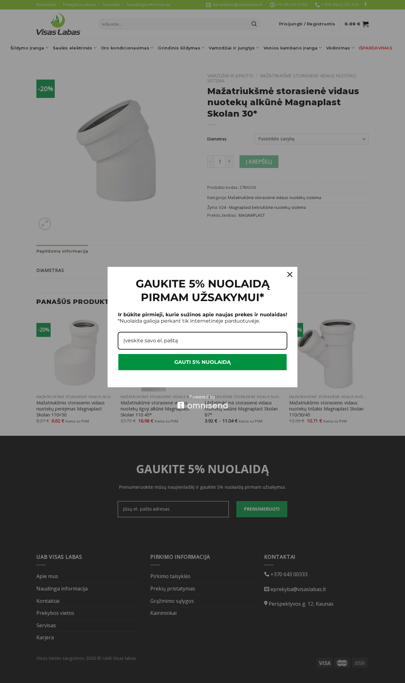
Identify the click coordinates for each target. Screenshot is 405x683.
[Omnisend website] (202, 401)
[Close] (289, 274)
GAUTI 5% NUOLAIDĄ (202, 362)
